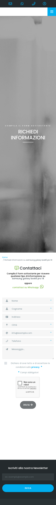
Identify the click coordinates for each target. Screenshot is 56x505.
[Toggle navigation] (51, 11)
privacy (35, 367)
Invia (26, 405)
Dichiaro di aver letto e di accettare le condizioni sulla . (30, 365)
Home (4, 257)
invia (28, 488)
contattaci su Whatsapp (25, 287)
